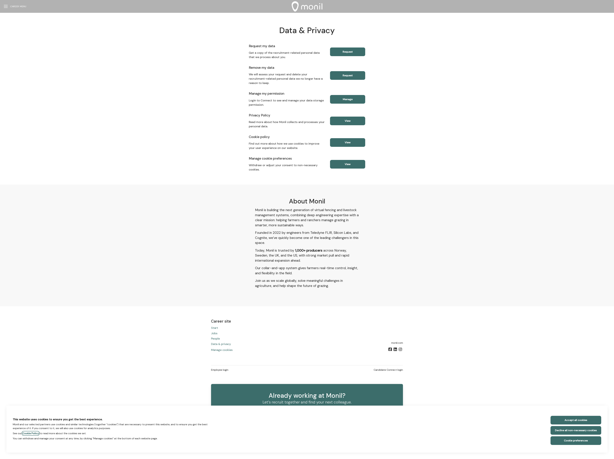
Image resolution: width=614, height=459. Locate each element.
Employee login (219, 370)
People (215, 338)
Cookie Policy (30, 433)
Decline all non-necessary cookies (576, 430)
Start (214, 328)
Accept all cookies (576, 420)
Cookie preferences (576, 440)
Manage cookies (222, 350)
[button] (347, 164)
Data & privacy (221, 344)
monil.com (397, 342)
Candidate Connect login (388, 370)
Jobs (214, 333)
